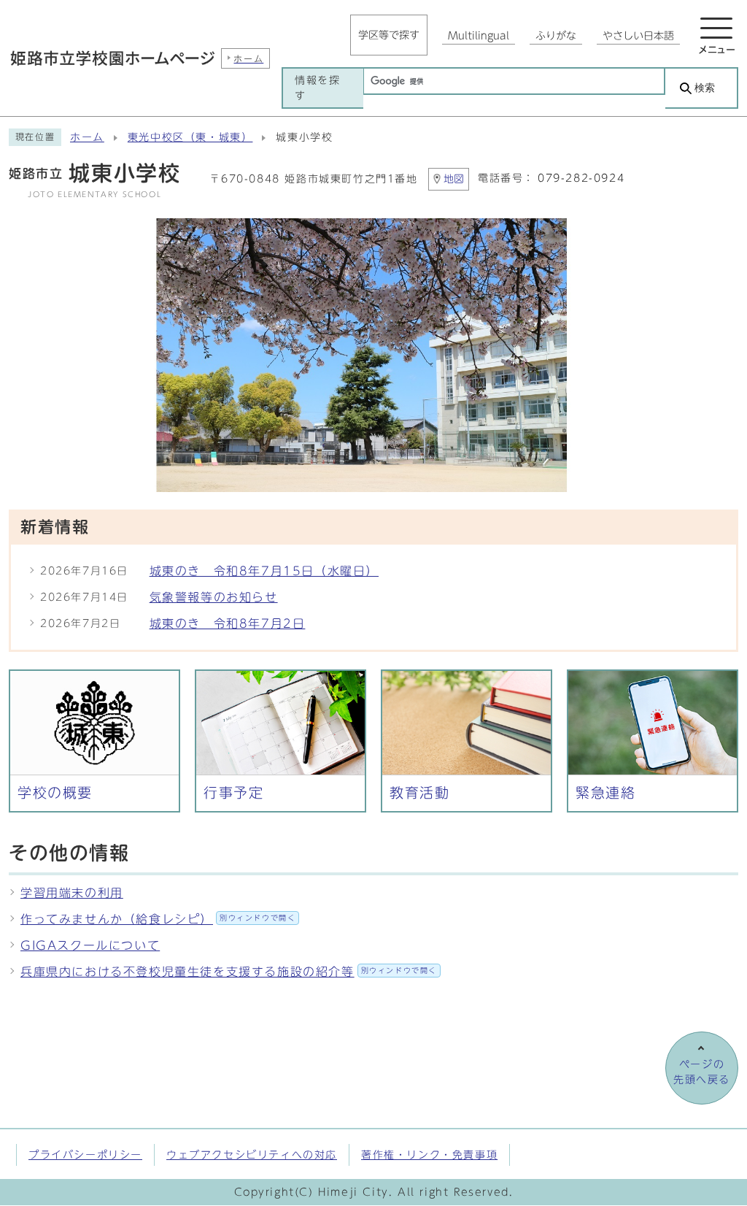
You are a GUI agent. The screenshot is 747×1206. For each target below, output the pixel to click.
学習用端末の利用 (71, 893)
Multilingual (478, 36)
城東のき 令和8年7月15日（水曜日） (264, 571)
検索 (704, 87)
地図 (454, 179)
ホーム (87, 137)
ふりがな (555, 36)
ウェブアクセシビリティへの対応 (251, 1154)
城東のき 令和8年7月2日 (228, 623)
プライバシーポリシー (85, 1154)
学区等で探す (388, 35)
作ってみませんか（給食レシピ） (157, 919)
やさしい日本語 (638, 36)
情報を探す (317, 87)
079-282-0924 (581, 178)
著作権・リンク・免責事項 (429, 1154)
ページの (701, 1071)
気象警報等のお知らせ (214, 597)
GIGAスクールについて (90, 945)
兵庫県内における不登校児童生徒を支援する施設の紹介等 (228, 972)
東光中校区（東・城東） (190, 137)
